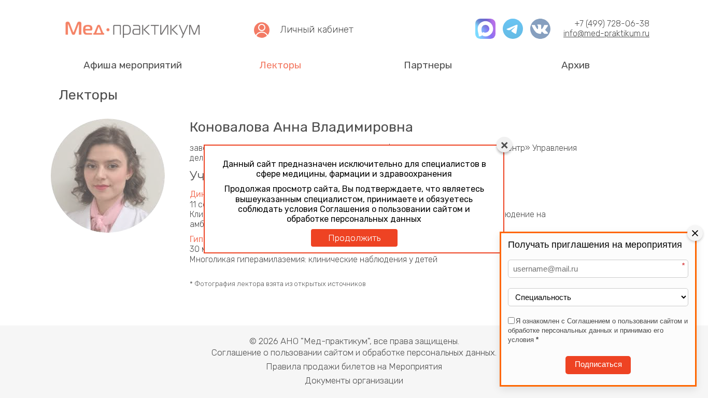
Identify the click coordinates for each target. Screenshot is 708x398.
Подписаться (598, 364)
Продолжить (354, 238)
